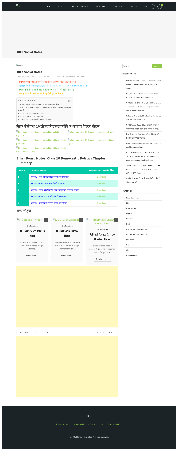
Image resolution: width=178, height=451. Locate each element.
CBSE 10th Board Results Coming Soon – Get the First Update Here (144, 145)
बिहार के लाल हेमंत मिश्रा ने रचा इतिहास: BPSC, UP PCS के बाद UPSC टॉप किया (142, 136)
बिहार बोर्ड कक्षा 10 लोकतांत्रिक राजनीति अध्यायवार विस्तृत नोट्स (39, 104)
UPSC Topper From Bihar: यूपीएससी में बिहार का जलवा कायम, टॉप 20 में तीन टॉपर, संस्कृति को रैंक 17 (142, 127)
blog (128, 203)
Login (144, 7)
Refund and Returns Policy (84, 424)
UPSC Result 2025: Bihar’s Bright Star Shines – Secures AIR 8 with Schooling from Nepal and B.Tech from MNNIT (143, 107)
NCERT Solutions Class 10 (136, 234)
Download (101, 177)
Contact (133, 7)
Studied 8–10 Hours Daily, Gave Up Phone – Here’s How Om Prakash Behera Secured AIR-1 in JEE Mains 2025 (143, 169)
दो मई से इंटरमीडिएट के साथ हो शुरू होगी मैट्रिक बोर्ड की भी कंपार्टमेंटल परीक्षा (143, 180)
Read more (31, 256)
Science (129, 245)
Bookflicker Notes (79, 7)
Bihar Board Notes (72, 76)
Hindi (82, 76)
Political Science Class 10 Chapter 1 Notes (35, 119)
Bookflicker (45, 76)
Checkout (117, 7)
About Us (60, 7)
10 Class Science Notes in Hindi (31, 113)
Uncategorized (131, 255)
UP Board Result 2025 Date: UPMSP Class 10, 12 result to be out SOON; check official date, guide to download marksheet (142, 156)
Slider (128, 250)
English (129, 214)
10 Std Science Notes (105, 333)
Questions (130, 240)
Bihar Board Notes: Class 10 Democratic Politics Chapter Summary (45, 107)
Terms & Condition (114, 424)
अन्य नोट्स (22, 110)
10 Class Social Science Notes (31, 116)
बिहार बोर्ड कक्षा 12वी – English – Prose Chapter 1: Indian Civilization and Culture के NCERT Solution (144, 85)
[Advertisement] (89, 32)
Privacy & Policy (62, 424)
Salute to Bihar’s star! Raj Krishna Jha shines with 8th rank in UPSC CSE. (143, 118)
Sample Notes (101, 7)
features (129, 219)
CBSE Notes (131, 208)
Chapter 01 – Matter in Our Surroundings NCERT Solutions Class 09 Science (142, 96)
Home (49, 7)
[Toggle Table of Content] (68, 101)
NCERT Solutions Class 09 (136, 229)
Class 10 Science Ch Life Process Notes (35, 333)
